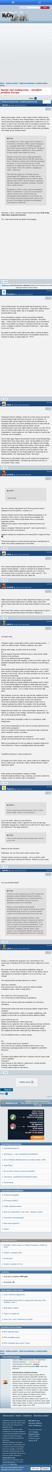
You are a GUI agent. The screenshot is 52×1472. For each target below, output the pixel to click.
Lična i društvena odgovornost (14, 1295)
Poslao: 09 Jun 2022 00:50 (23, 474)
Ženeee (6, 1229)
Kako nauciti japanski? (12, 1223)
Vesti (38, 1420)
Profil (5, 281)
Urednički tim (27, 1415)
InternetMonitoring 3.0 (11, 1148)
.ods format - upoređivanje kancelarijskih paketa (20, 1177)
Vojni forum (31, 1423)
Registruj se (6, 285)
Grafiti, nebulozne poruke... (13, 1206)
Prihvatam (35, 1469)
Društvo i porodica (12, 83)
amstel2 (10, 475)
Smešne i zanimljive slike (13, 1253)
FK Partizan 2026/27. (11, 1201)
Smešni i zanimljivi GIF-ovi (13, 1264)
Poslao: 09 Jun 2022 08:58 (21, 624)
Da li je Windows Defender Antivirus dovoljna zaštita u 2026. (25, 1160)
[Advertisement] (26, 53)
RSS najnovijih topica (11, 1332)
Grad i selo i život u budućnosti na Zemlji (18, 1319)
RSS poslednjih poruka (12, 1337)
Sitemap (18, 1415)
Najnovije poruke (8, 1415)
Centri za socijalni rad (11, 1314)
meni (13, 2)
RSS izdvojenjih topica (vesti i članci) (17, 1343)
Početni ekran (8, 1182)
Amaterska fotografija (11, 1195)
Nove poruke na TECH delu (11, 1144)
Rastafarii (11, 294)
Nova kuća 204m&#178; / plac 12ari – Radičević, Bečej (23, 1212)
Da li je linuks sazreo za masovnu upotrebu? (19, 1171)
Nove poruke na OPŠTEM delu (12, 1190)
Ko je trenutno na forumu (11, 1357)
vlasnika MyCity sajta (8, 1457)
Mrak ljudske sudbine (11, 1308)
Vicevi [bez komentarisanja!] (14, 1218)
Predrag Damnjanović (8, 1462)
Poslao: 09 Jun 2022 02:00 (23, 587)
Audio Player (8, 1165)
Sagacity (10, 789)
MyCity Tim (13, 1464)
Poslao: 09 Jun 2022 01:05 (21, 554)
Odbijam (45, 1469)
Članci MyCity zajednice (41, 1415)
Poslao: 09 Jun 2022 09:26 (24, 789)
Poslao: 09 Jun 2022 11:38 (21, 948)
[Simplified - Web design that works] (36, 1440)
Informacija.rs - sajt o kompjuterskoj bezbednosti (21, 1154)
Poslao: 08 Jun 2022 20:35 (25, 294)
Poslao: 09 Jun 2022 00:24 (21, 405)
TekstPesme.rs (37, 1425)
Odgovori (7, 1090)
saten (9, 405)
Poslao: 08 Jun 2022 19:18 (18, 105)
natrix (9, 624)
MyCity (2, 83)
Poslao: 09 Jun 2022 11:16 (18, 870)
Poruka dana (8, 1258)
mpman (5, 105)
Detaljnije (36, 1364)
